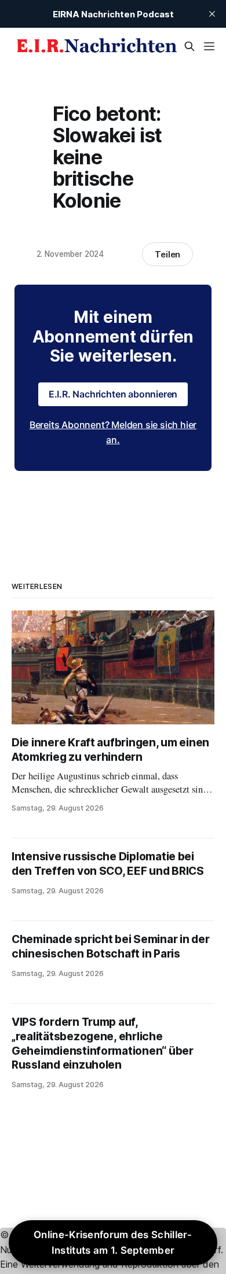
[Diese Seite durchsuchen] (189, 46)
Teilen (168, 254)
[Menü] (209, 46)
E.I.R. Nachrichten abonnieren (113, 394)
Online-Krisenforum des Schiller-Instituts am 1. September (113, 1242)
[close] (212, 14)
